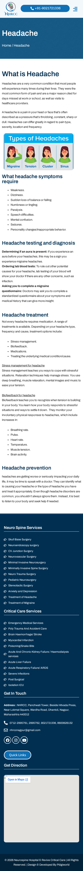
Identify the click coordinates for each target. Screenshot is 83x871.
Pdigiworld (63, 864)
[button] (75, 9)
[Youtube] (24, 740)
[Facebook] (7, 740)
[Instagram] (15, 740)
